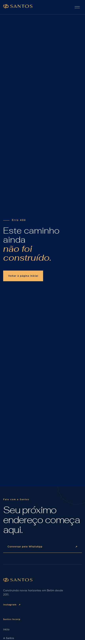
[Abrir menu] (77, 7)
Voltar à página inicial (23, 276)
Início (6, 629)
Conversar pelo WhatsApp (42, 547)
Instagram (12, 605)
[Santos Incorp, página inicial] (17, 7)
